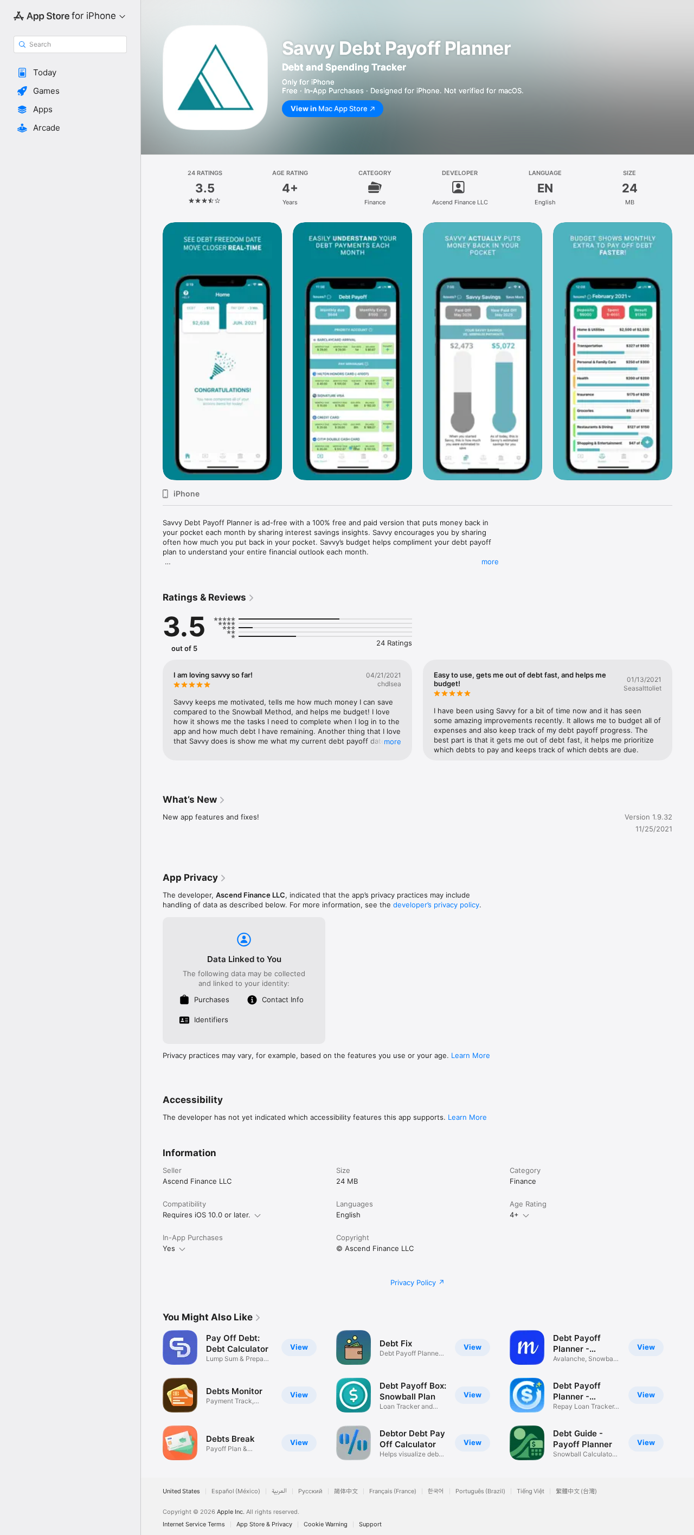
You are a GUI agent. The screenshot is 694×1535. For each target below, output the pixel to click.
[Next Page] (683, 351)
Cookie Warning (326, 1524)
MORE (392, 741)
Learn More (470, 1055)
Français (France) (392, 1491)
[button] (70, 73)
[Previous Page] (151, 351)
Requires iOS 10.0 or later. (206, 1214)
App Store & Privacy (264, 1524)
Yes (169, 1248)
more (490, 561)
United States (181, 1491)
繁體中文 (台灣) (576, 1491)
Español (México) (235, 1491)
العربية (279, 1491)
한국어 (436, 1491)
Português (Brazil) (480, 1491)
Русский (310, 1491)
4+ (514, 1214)
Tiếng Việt (530, 1491)
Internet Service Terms (194, 1524)
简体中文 (346, 1491)
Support (370, 1524)
